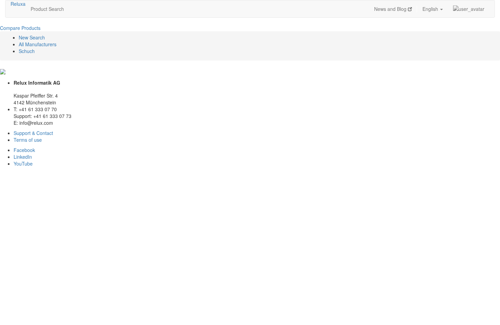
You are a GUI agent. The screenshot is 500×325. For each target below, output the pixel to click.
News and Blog (391, 8)
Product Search (47, 8)
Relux (17, 3)
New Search (32, 37)
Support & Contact (33, 133)
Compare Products (20, 27)
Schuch (27, 51)
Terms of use (28, 139)
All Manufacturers (37, 44)
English (430, 8)
